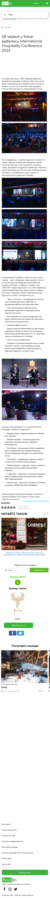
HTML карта (6, 858)
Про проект (6, 824)
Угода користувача (9, 830)
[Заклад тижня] (17, 604)
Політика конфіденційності (13, 841)
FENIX (14, 19)
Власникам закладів (9, 847)
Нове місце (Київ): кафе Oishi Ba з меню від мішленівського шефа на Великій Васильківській (24, 554)
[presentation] (44, 514)
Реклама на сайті (8, 836)
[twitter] (21, 633)
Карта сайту (6, 864)
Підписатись (39, 570)
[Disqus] (25, 727)
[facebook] (13, 633)
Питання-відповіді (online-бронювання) (17, 853)
